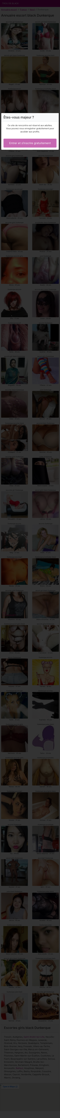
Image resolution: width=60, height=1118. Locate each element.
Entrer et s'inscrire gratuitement (30, 143)
